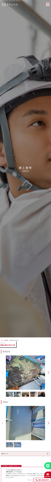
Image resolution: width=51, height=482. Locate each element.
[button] (48, 372)
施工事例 (6, 340)
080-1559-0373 (43, 480)
